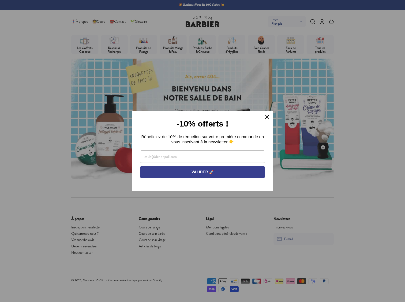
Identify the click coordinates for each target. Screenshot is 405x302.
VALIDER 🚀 (202, 172)
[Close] (267, 117)
